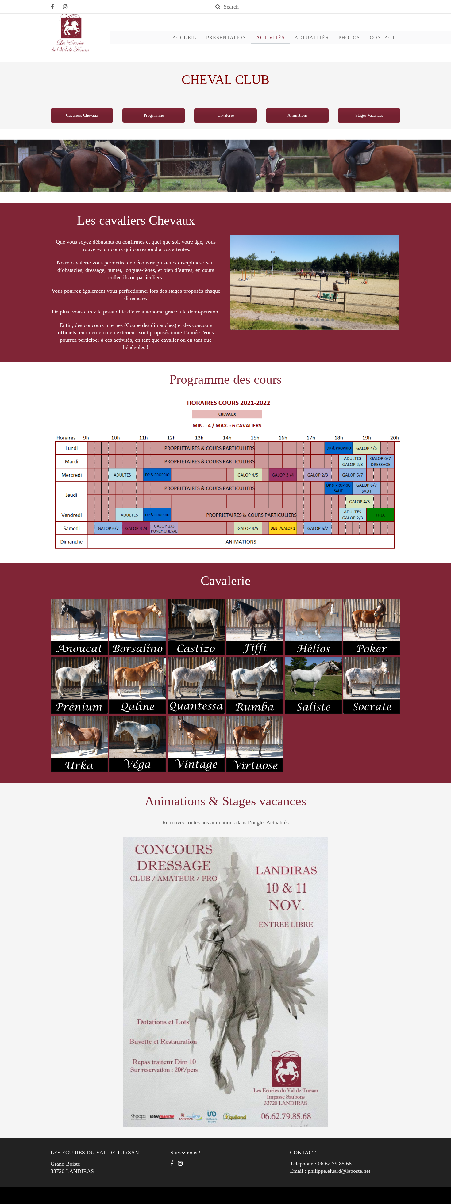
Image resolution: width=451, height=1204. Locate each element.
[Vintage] (196, 744)
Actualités (312, 37)
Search (231, 7)
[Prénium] (79, 685)
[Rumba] (254, 685)
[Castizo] (196, 627)
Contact (382, 37)
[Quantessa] (196, 685)
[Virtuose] (254, 744)
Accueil (184, 37)
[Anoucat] (79, 627)
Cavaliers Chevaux (82, 115)
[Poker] (371, 627)
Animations (297, 115)
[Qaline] (137, 685)
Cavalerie (226, 115)
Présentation (226, 37)
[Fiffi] (254, 627)
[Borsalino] (137, 627)
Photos (349, 37)
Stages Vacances (369, 115)
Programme (154, 115)
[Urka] (79, 744)
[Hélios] (313, 627)
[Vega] (137, 744)
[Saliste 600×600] (313, 685)
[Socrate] (371, 685)
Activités (270, 37)
